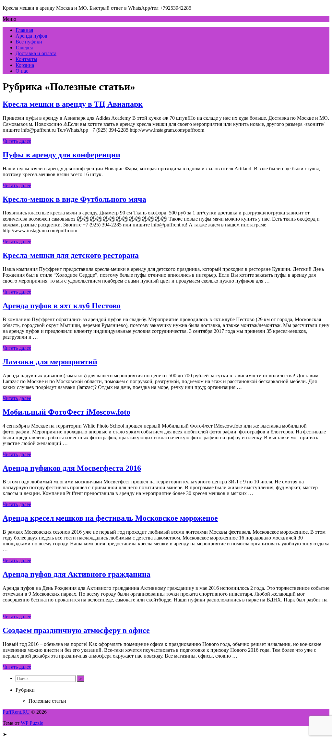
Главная (24, 30)
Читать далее (17, 141)
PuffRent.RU (16, 712)
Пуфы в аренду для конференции (61, 155)
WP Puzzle (32, 723)
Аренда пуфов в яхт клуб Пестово (62, 305)
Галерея (24, 47)
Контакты (26, 59)
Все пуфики (29, 41)
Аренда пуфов (31, 36)
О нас (22, 71)
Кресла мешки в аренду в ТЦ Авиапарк (73, 104)
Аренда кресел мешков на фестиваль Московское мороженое (110, 518)
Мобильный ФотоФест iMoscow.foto (66, 412)
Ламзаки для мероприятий (50, 362)
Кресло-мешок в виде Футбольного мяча (74, 199)
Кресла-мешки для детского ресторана (71, 255)
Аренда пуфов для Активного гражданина (76, 574)
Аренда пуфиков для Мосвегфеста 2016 (72, 468)
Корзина (25, 65)
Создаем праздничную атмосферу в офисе (76, 630)
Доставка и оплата (36, 53)
